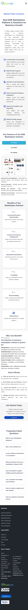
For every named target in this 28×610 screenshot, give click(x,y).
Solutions (3, 537)
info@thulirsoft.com (18, 575)
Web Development (6, 513)
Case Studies (4, 539)
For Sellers (14, 147)
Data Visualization (6, 520)
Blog (2, 542)
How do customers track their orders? (15, 498)
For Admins (14, 152)
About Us (3, 534)
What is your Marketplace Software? (13, 439)
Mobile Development (6, 515)
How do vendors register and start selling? (15, 489)
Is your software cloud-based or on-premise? (15, 454)
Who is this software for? (13, 447)
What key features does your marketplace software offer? (14, 463)
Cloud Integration (5, 525)
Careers (3, 545)
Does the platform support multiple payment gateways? (14, 472)
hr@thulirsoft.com (17, 573)
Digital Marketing (5, 518)
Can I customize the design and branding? (14, 480)
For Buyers (14, 142)
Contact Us (14, 417)
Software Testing (5, 523)
